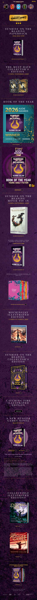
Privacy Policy (10, 594)
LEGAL (23, 594)
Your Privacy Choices (19, 594)
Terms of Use (15, 594)
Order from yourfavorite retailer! (18, 190)
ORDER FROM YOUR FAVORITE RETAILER (17, 59)
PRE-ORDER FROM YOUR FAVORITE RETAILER (17, 304)
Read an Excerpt (21, 450)
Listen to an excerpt (16, 144)
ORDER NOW (17, 526)
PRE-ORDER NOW (17, 346)
